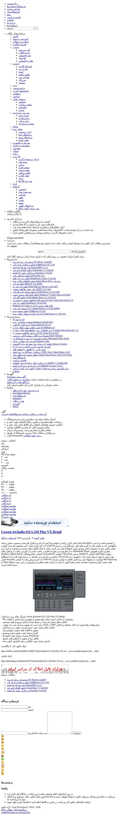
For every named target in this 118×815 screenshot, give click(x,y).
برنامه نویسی (19, 88)
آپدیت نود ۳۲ (18, 319)
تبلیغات (10, 20)
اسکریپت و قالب (20, 42)
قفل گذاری (23, 175)
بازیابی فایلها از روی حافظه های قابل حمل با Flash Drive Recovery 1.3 (45, 330)
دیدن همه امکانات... (32, 435)
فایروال (22, 58)
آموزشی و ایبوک (20, 39)
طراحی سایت (13, 9)
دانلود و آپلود (24, 74)
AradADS (67, 526)
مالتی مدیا (17, 129)
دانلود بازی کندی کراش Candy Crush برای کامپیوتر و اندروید (41, 368)
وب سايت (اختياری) (37, 733)
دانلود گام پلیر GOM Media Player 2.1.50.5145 (34, 297)
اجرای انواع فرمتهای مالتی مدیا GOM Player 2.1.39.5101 (39, 314)
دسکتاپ (16, 93)
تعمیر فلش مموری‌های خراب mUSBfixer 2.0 (34, 327)
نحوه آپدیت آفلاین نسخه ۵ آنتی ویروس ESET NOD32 (38, 336)
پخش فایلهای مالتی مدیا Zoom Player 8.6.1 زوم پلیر (37, 281)
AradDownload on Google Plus (15, 812)
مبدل (20, 178)
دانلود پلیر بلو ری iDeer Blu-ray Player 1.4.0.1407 (35, 286)
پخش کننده (23, 140)
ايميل (30, 710)
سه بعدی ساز (24, 192)
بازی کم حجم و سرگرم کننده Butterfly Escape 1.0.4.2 (38, 366)
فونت (21, 200)
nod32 (15, 406)
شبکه (15, 126)
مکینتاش (22, 107)
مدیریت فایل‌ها (25, 181)
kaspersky (17, 398)
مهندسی (17, 148)
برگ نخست (12, 3)
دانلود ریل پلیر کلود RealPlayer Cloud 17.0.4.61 (34, 278)
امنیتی (16, 47)
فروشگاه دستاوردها (16, 6)
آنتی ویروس (24, 50)
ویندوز (21, 110)
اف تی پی (22, 69)
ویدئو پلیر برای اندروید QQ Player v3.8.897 (32, 262)
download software (21, 393)
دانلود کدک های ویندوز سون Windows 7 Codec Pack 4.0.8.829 (41, 295)
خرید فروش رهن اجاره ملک (26, 390)
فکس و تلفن (24, 173)
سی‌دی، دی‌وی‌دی (21, 113)
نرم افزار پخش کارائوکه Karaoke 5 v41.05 (32, 273)
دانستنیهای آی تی (21, 91)
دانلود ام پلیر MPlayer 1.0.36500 (27, 284)
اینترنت (16, 63)
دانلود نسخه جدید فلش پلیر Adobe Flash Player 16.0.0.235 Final (42, 355)
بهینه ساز (22, 162)
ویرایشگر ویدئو (25, 137)
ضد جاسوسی (24, 55)
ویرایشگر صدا (25, 134)
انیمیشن (22, 189)
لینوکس (22, 102)
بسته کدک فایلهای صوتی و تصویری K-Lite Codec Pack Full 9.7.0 (43, 300)
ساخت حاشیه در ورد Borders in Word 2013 (33, 322)
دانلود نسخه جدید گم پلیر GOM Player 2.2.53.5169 (36, 292)
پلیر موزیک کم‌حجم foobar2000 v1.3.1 (30, 267)
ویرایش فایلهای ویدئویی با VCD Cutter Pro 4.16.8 (35, 333)
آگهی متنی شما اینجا (16, 377)
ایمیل (20, 72)
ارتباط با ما (12, 25)
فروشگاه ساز (13, 12)
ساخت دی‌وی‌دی (26, 124)
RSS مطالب (7, 810)
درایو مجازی (24, 118)
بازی (15, 85)
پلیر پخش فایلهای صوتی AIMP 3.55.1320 (32, 289)
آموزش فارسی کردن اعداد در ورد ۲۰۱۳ (32, 347)
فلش (20, 197)
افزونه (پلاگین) (19, 44)
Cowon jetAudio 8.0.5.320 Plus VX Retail (31, 532)
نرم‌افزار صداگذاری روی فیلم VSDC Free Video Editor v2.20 (41, 352)
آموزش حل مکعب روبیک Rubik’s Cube (31, 341)
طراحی (21, 195)
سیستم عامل (19, 99)
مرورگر (22, 80)
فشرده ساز (23, 170)
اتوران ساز (23, 115)
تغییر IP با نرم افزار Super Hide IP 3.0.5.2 (32, 325)
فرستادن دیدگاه (8, 538)
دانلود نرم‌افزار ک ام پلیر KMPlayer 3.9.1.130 (34, 265)
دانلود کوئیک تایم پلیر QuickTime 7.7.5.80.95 (33, 270)
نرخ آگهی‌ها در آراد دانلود (18, 382)
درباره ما (11, 23)
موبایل (16, 151)
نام (29, 707)
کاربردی (16, 156)
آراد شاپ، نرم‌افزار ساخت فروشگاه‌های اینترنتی (24, 414)
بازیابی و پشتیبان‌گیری (28, 159)
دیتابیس (16, 96)
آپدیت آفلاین (24, 52)
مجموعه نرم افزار (21, 145)
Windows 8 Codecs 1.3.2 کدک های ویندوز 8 (33, 306)
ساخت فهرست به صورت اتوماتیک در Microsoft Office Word (41, 338)
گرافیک (16, 186)
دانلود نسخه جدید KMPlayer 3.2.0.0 (29, 311)
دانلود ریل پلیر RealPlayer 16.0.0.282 (29, 303)
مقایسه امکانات (8, 506)
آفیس (15, 36)
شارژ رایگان (18, 401)
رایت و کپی (23, 121)
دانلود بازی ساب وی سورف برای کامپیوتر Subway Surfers (40, 344)
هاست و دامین (14, 17)
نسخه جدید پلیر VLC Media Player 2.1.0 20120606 (36, 308)
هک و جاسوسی (25, 61)
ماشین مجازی (25, 104)
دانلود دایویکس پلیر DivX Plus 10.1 (29, 275)
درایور (21, 165)
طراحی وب (23, 77)
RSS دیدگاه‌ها (20, 810)
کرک (15, 184)
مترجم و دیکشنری (21, 143)
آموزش (16, 404)
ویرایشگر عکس (25, 206)
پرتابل (15, 154)
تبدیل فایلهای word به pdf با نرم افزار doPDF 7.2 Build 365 (40, 363)
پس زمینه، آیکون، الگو (28, 208)
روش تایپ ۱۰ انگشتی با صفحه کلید (29, 349)
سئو (9, 14)
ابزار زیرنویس (24, 132)
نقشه (20, 203)
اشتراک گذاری (25, 66)
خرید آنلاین (6, 495)
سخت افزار (23, 167)
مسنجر (21, 83)
